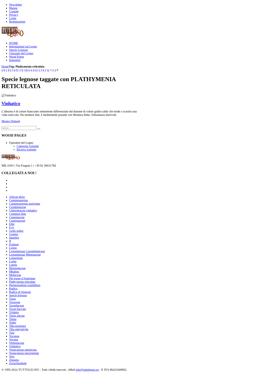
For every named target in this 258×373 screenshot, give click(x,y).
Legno (13, 247)
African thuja (17, 196)
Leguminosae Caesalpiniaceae (27, 251)
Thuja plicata (17, 315)
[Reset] (38, 128)
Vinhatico (11, 103)
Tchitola (14, 312)
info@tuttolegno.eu (87, 369)
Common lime (17, 213)
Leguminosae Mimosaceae (25, 254)
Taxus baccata (17, 309)
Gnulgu (13, 234)
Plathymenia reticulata (22, 281)
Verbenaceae (16, 343)
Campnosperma (18, 200)
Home (5, 66)
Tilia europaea (17, 326)
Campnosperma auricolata (24, 203)
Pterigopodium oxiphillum (24, 285)
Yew (12, 356)
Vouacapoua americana (23, 349)
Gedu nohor (16, 230)
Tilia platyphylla (18, 329)
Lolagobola (16, 258)
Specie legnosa (18, 295)
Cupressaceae (17, 220)
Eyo (11, 227)
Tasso (12, 298)
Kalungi (14, 244)
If (10, 241)
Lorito (12, 261)
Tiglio (12, 322)
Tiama (12, 319)
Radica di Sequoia (20, 292)
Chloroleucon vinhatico (23, 210)
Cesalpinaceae (17, 207)
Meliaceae (15, 275)
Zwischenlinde (18, 363)
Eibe (12, 224)
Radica (13, 288)
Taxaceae (14, 302)
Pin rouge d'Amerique (22, 278)
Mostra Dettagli (11, 121)
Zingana (14, 359)
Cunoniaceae (17, 217)
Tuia (11, 332)
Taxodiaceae (16, 305)
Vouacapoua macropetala (24, 353)
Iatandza (14, 237)
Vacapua (14, 336)
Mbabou (14, 271)
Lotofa (13, 264)
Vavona (13, 339)
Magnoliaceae (17, 268)
